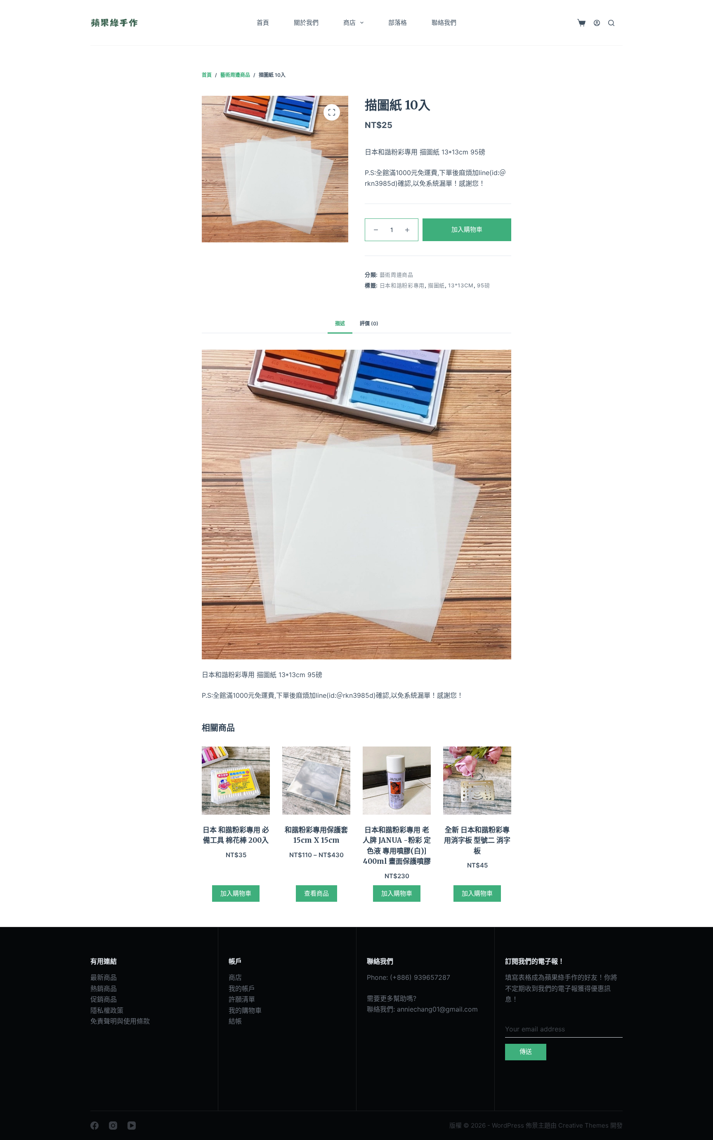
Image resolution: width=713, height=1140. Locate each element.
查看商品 (316, 893)
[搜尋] (611, 23)
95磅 (483, 285)
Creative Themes (583, 1125)
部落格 (397, 22)
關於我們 (306, 22)
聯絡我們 (444, 22)
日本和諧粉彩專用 (402, 285)
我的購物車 (245, 1010)
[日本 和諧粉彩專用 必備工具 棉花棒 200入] (236, 781)
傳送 (525, 1051)
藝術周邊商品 (396, 274)
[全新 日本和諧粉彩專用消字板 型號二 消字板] (477, 781)
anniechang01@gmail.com (437, 1009)
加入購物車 (466, 229)
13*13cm (461, 285)
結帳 (235, 1021)
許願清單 (242, 999)
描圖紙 (436, 285)
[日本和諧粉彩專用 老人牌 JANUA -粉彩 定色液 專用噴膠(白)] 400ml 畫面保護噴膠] (397, 781)
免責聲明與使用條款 (120, 1021)
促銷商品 (103, 999)
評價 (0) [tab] (369, 323)
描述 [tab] (340, 323)
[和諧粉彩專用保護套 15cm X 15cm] (316, 781)
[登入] (597, 23)
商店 (349, 22)
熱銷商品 (103, 988)
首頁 (263, 22)
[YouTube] (131, 1125)
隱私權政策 (106, 1010)
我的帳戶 (242, 988)
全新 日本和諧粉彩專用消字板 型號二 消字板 (477, 840)
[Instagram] (113, 1125)
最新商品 (103, 977)
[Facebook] (94, 1125)
